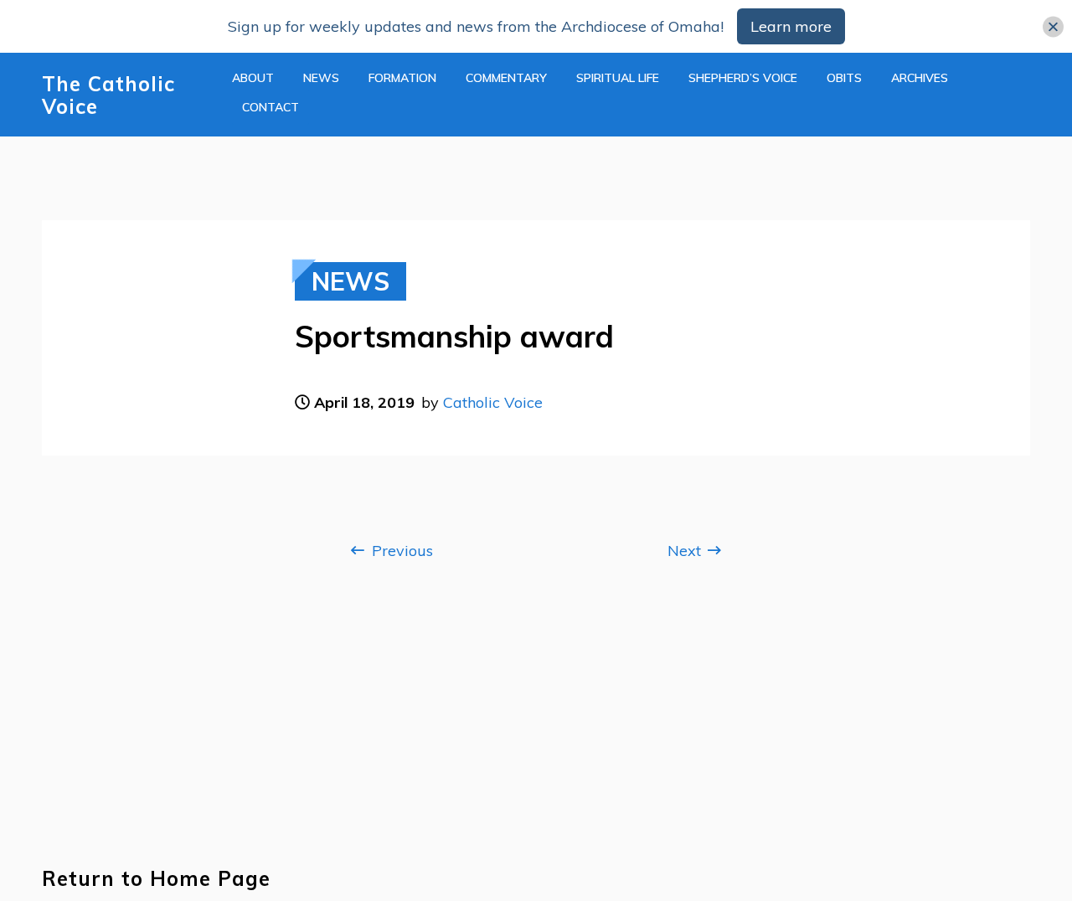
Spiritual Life (617, 77)
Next (686, 550)
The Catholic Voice (108, 95)
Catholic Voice (493, 402)
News (321, 77)
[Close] (1053, 26)
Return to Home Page (156, 879)
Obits (844, 77)
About (253, 77)
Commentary (506, 77)
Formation (402, 77)
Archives (919, 77)
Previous (400, 550)
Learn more (791, 26)
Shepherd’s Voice (742, 77)
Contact (270, 107)
